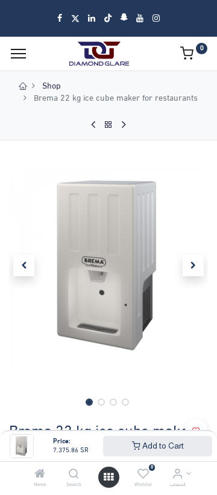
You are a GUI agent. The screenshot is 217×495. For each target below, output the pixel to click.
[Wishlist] (143, 475)
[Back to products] (108, 124)
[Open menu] (108, 477)
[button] (24, 265)
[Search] (74, 475)
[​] (59, 18)
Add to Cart (162, 445)
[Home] (39, 475)
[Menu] (18, 53)
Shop (51, 86)
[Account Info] (177, 475)
